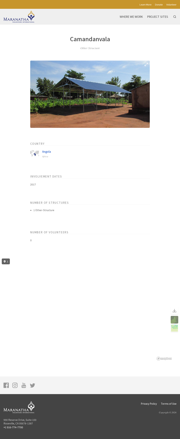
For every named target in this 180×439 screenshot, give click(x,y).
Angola (46, 151)
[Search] (174, 16)
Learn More (146, 4)
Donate (159, 4)
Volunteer (171, 4)
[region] (90, 309)
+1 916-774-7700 (13, 427)
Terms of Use (168, 403)
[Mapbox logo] (164, 359)
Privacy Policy (149, 403)
